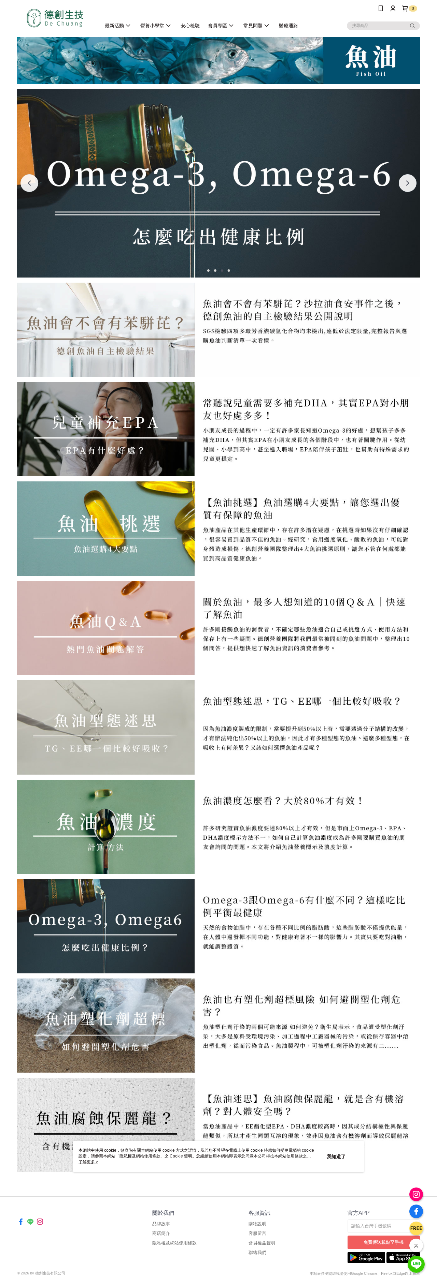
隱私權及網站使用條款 (174, 1242)
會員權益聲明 (262, 1242)
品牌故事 (161, 1223)
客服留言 (257, 1233)
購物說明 (257, 1223)
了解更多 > (88, 1162)
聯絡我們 (257, 1252)
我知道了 (336, 1156)
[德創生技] (55, 18)
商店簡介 (161, 1233)
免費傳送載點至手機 (384, 1242)
